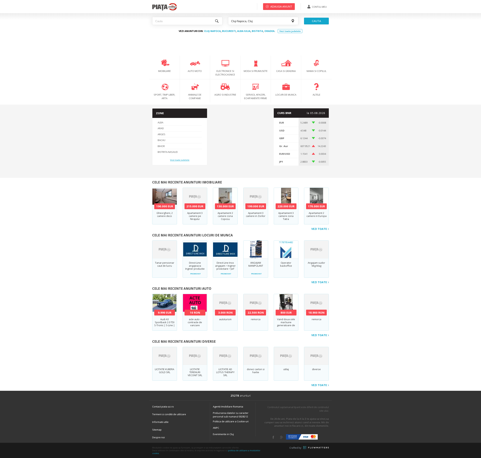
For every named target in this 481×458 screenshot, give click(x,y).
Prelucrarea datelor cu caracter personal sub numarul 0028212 (230, 414)
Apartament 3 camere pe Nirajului (195, 215)
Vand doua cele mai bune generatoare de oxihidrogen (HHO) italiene (286, 325)
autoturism (225, 319)
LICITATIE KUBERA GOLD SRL (164, 371)
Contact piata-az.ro (163, 406)
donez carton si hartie (256, 371)
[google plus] (281, 437)
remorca (255, 319)
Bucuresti (229, 31)
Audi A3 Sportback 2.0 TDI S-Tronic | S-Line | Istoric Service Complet (164, 325)
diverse (316, 369)
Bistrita (257, 31)
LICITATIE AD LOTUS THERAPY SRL (225, 372)
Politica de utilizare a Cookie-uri (231, 421)
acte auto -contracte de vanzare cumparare (195, 324)
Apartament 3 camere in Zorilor (255, 214)
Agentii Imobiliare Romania (228, 406)
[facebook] (273, 437)
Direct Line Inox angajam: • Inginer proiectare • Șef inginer (225, 267)
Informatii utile (160, 422)
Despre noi (158, 437)
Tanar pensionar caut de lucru (164, 264)
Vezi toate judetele (290, 31)
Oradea (269, 31)
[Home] (164, 10)
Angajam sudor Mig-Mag (316, 264)
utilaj (286, 369)
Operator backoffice (286, 264)
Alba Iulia (243, 31)
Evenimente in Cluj (223, 434)
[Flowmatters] (316, 447)
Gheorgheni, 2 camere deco (165, 214)
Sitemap (157, 429)
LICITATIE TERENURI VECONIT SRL (195, 372)
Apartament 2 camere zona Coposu (225, 215)
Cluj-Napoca (212, 31)
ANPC (216, 427)
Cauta (316, 21)
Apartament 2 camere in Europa (316, 214)
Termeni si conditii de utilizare (169, 414)
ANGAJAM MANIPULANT (255, 264)
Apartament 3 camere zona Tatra (286, 215)
